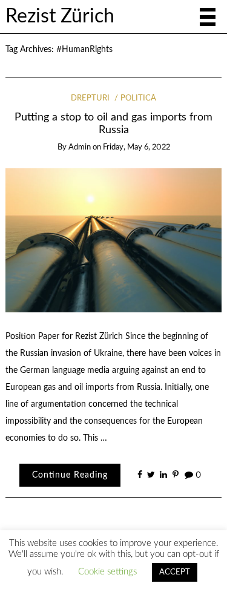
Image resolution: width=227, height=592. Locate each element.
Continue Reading (70, 475)
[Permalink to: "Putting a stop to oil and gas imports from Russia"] (113, 240)
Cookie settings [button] (107, 571)
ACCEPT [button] (174, 572)
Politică (138, 98)
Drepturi (90, 98)
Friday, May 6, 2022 (136, 147)
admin (79, 147)
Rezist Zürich (59, 16)
